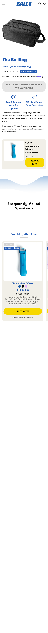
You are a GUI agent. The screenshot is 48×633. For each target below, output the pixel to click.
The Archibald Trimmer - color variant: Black (23, 286)
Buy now (23, 311)
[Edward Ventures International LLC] (24, 4)
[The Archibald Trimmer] (14, 151)
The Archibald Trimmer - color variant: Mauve (26, 286)
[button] (39, 3)
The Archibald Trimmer (32, 147)
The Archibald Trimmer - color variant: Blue (19, 286)
